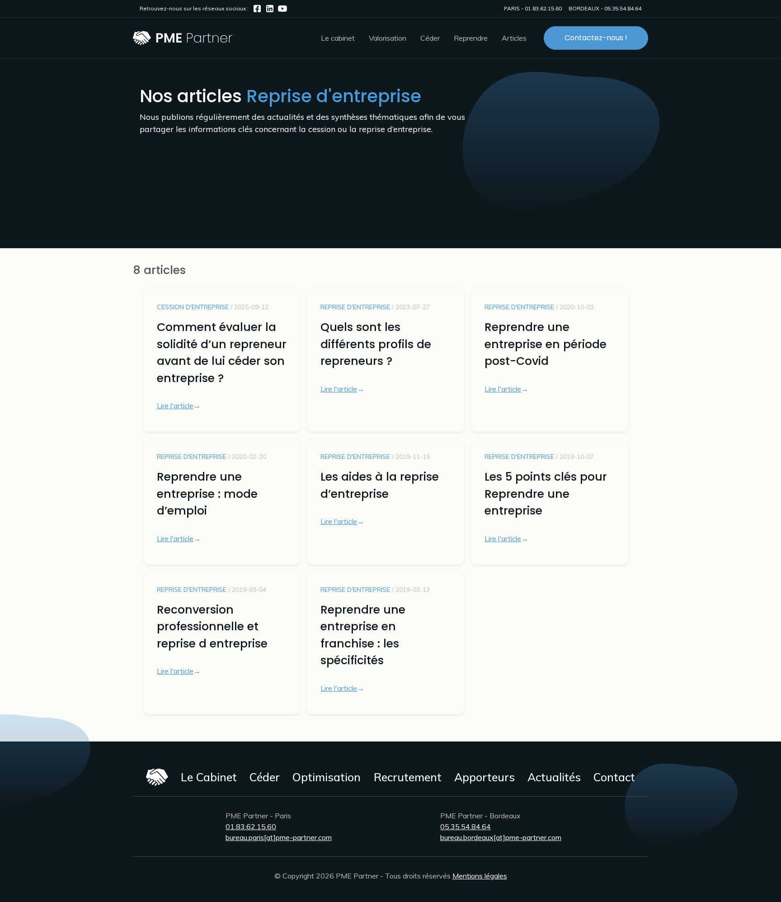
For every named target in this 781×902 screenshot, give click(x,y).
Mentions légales (479, 875)
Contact (614, 777)
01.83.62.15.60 (543, 8)
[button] (337, 38)
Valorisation (387, 38)
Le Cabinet (209, 777)
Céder (264, 777)
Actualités (554, 777)
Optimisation (326, 777)
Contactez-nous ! (596, 38)
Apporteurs (484, 777)
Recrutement (408, 777)
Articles (514, 38)
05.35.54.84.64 (622, 8)
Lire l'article (175, 405)
